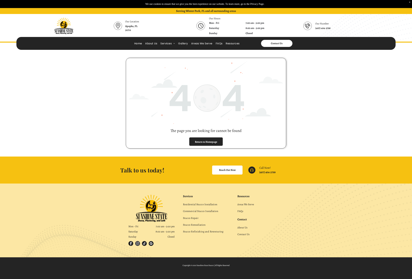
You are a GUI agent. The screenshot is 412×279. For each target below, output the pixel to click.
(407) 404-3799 (267, 172)
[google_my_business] (151, 244)
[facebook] (130, 244)
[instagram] (137, 244)
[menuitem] (138, 43)
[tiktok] (144, 244)
